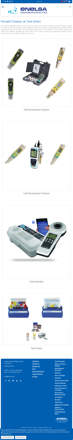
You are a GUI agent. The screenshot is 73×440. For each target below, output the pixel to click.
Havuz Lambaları (60, 375)
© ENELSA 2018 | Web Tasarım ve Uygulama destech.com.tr (36, 427)
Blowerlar (58, 400)
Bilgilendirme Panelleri (62, 405)
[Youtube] (10, 1)
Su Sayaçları (58, 397)
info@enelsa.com (9, 376)
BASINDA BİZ (36, 367)
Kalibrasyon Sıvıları (61, 386)
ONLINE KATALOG (37, 374)
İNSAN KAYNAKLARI (38, 372)
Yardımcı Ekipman (60, 383)
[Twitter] (5, 1)
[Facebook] (3, 1)
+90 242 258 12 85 (14, 372)
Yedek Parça (58, 402)
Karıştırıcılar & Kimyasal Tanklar (60, 394)
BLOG (34, 369)
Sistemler (58, 373)
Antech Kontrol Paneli (61, 381)
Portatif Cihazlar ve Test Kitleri (61, 389)
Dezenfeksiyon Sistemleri (59, 369)
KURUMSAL (35, 361)
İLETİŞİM (34, 377)
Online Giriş (39, 1)
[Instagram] (8, 1)
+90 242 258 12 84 (16, 370)
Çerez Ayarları (20, 437)
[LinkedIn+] (12, 1)
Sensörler (58, 378)
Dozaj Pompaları (60, 361)
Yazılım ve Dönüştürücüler (59, 408)
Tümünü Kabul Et (7, 437)
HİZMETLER (35, 364)
